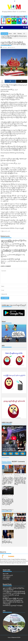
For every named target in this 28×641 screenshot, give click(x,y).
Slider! (4, 321)
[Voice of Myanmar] (2, 27)
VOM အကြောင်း (6, 577)
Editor (3, 475)
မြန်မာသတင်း (4, 231)
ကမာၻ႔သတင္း (7, 510)
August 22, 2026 (7, 445)
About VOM (5, 573)
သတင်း (8, 231)
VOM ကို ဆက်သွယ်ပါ (8, 575)
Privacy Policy (6, 579)
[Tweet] (21, 81)
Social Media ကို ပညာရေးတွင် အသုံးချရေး (12, 605)
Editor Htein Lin (12, 47)
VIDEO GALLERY (7, 422)
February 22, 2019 (6, 474)
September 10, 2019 (7, 495)
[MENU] (26, 27)
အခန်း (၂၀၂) (6, 596)
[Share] (10, 81)
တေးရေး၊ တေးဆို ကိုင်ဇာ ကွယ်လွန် (11, 595)
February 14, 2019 (19, 474)
